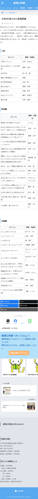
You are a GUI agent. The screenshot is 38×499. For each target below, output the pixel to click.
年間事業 (22, 8)
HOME (20, 491)
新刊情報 (14, 328)
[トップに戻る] (2, 489)
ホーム (3, 8)
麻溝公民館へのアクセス (19, 353)
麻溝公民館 (19, 3)
